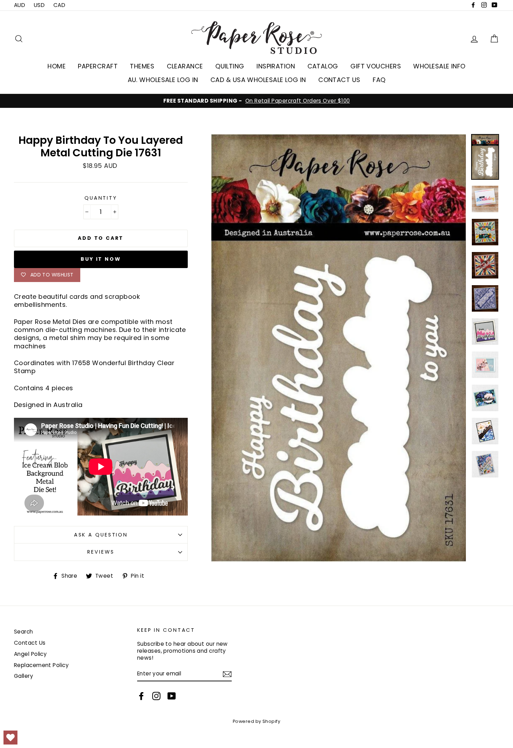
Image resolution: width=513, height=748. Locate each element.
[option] (256, 100)
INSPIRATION (275, 66)
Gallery (23, 676)
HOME (56, 66)
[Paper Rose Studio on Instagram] (156, 696)
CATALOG (322, 66)
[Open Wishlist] (10, 738)
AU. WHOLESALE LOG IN (163, 79)
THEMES (142, 66)
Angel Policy (30, 654)
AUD (19, 5)
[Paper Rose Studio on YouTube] (172, 696)
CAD (59, 5)
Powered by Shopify (256, 721)
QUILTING (229, 66)
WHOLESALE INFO (439, 66)
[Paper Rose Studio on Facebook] (141, 696)
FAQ (379, 79)
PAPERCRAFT (98, 66)
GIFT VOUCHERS (375, 66)
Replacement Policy (41, 665)
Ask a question (101, 534)
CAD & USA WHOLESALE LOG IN (258, 79)
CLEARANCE (185, 66)
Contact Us (30, 642)
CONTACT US (339, 79)
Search (23, 631)
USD (39, 5)
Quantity (100, 198)
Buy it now (101, 258)
